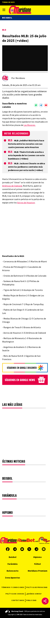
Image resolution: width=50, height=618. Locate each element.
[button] (45, 601)
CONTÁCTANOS (17, 600)
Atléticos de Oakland (12, 185)
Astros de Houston (26, 202)
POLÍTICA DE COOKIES (15, 594)
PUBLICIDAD (31, 600)
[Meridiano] (20, 10)
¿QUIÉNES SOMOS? (34, 594)
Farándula (13, 563)
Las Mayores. (30, 125)
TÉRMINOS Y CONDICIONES (12, 587)
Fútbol (37, 563)
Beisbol (7, 17)
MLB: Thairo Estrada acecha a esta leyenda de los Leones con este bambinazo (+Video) (26, 155)
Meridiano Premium (37, 570)
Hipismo (37, 557)
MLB (4, 29)
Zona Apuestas (12, 577)
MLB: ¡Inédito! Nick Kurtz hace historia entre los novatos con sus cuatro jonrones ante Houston (26, 144)
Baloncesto (12, 570)
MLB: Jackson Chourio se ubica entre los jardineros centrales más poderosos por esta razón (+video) (26, 166)
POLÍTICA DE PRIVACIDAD (36, 587)
